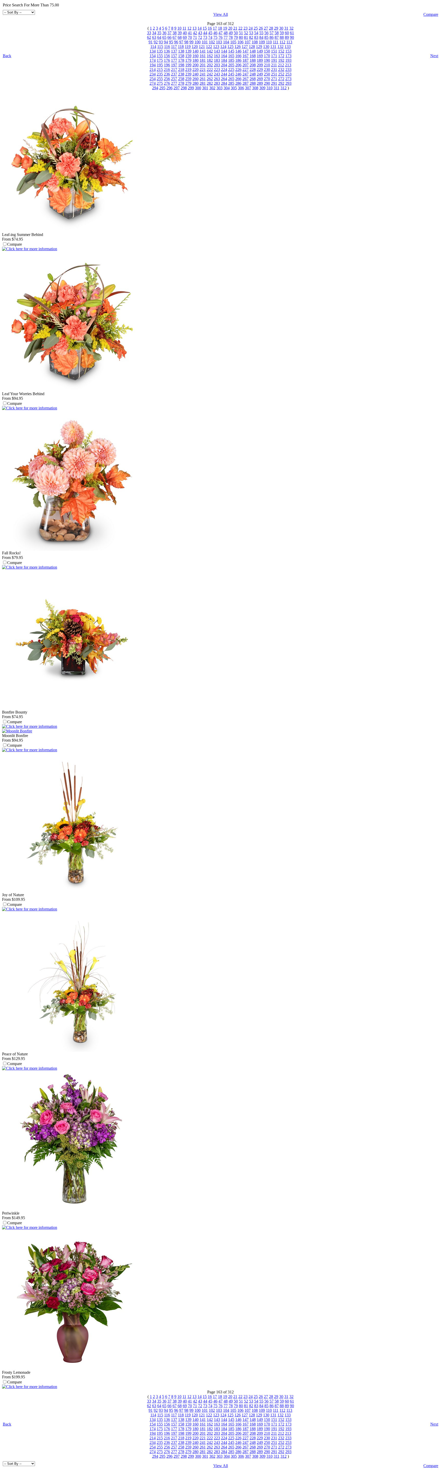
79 (236, 37)
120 (195, 46)
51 (241, 33)
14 (200, 28)
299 (191, 88)
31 (286, 28)
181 (203, 60)
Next (434, 56)
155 (160, 56)
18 (220, 28)
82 (251, 37)
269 (260, 79)
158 (181, 56)
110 (269, 42)
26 (261, 28)
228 (253, 69)
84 (261, 37)
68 (180, 37)
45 (210, 33)
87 (277, 37)
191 (274, 60)
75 (215, 37)
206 (238, 65)
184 (224, 60)
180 (195, 60)
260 (195, 79)
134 (153, 51)
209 (260, 65)
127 (245, 46)
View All (220, 14)
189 (260, 60)
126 (238, 46)
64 (159, 37)
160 (195, 56)
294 (155, 88)
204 (224, 65)
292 (281, 83)
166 (238, 56)
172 (281, 56)
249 (260, 74)
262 (210, 79)
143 (217, 51)
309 (262, 88)
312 (283, 88)
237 (174, 74)
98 (186, 42)
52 (246, 33)
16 (210, 28)
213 (288, 65)
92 (156, 42)
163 (217, 56)
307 (248, 88)
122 (209, 46)
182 (210, 60)
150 (267, 51)
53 (251, 33)
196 (167, 65)
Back (7, 56)
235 (160, 74)
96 (176, 42)
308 (255, 88)
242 (210, 74)
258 (181, 79)
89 (287, 37)
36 (164, 33)
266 (238, 79)
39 (180, 33)
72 (200, 37)
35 (159, 33)
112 (282, 42)
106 (240, 42)
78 (231, 37)
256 (167, 79)
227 (245, 69)
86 (272, 37)
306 (241, 88)
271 (274, 79)
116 (167, 46)
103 (219, 42)
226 (238, 69)
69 (185, 37)
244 (224, 74)
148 (253, 51)
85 (266, 37)
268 (253, 79)
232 (281, 69)
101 (205, 42)
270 (267, 79)
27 (266, 28)
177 (174, 60)
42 (195, 33)
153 (288, 51)
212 (281, 65)
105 (233, 42)
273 (288, 79)
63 (154, 37)
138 (181, 51)
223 (217, 69)
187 (245, 60)
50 (236, 33)
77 (226, 37)
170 (267, 56)
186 (238, 60)
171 (274, 56)
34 (154, 33)
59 (282, 33)
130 (266, 46)
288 (253, 83)
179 (188, 60)
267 (245, 79)
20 (230, 28)
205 (231, 65)
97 (181, 42)
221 (203, 69)
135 (160, 51)
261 (203, 79)
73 (205, 37)
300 (198, 88)
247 (245, 74)
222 (210, 69)
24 (251, 28)
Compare (430, 14)
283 (217, 83)
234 (153, 74)
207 (245, 65)
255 (160, 79)
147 (245, 51)
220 (195, 69)
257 (174, 79)
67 (175, 37)
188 (253, 60)
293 (288, 83)
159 (188, 56)
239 (188, 74)
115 (160, 46)
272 (281, 79)
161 (203, 56)
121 (202, 46)
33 (149, 33)
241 (203, 74)
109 (262, 42)
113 (289, 42)
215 (160, 69)
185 (231, 60)
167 (245, 56)
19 (225, 28)
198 (181, 65)
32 (291, 28)
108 (255, 42)
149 (260, 51)
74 (210, 37)
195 (160, 65)
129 (259, 46)
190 (267, 60)
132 (280, 46)
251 (274, 74)
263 (217, 79)
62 (149, 37)
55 (261, 33)
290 (267, 83)
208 (253, 65)
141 (203, 51)
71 (195, 37)
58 (277, 33)
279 (188, 83)
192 (281, 60)
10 (179, 28)
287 (245, 83)
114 (153, 46)
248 (253, 74)
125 (230, 46)
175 (160, 60)
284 (224, 83)
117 (174, 46)
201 (203, 65)
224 (224, 69)
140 (195, 51)
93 (161, 42)
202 (210, 65)
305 (234, 88)
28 (271, 28)
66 (169, 37)
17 (215, 28)
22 (240, 28)
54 (256, 33)
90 (292, 37)
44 (205, 33)
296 (169, 88)
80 (241, 37)
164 (224, 56)
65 (164, 37)
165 (231, 56)
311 (276, 88)
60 (287, 33)
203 (217, 65)
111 (275, 42)
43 (200, 33)
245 (231, 74)
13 (194, 28)
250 (267, 74)
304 (227, 88)
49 (231, 33)
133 (288, 46)
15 (205, 28)
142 (210, 51)
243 (217, 74)
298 (184, 88)
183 (217, 60)
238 (181, 74)
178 (181, 60)
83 (256, 37)
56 (266, 33)
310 (269, 88)
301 (205, 88)
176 (167, 60)
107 (247, 42)
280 (195, 83)
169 (260, 56)
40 (185, 33)
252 (281, 74)
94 (166, 42)
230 (267, 69)
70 (190, 37)
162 (210, 56)
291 (274, 83)
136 (167, 51)
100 (197, 42)
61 (292, 33)
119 (188, 46)
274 (153, 83)
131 (273, 46)
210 (267, 65)
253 (288, 74)
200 (195, 65)
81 (246, 37)
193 (288, 60)
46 (215, 33)
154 (153, 56)
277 (174, 83)
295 (162, 88)
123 (216, 46)
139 (188, 51)
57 (272, 33)
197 (174, 65)
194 (153, 65)
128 (252, 46)
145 (231, 51)
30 (281, 28)
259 (188, 79)
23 (245, 28)
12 (189, 28)
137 (174, 51)
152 (281, 51)
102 (212, 42)
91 (151, 42)
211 (274, 65)
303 (219, 88)
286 (238, 83)
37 (169, 33)
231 (274, 69)
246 (238, 74)
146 (238, 51)
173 (288, 56)
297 (177, 88)
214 (153, 69)
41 (190, 33)
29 (276, 28)
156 (167, 56)
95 (171, 42)
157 (174, 56)
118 (181, 46)
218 (181, 69)
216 (167, 69)
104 (226, 42)
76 (220, 37)
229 (260, 69)
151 (274, 51)
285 (231, 83)
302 (212, 88)
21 (235, 28)
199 (188, 65)
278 (181, 83)
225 (231, 69)
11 (184, 28)
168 (253, 56)
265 (231, 79)
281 (203, 83)
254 (153, 79)
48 (226, 33)
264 (224, 79)
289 (260, 83)
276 (167, 83)
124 (223, 46)
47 (220, 33)
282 (210, 83)
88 (282, 37)
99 (191, 42)
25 (256, 28)
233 (288, 69)
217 (174, 69)
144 (224, 51)
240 (195, 74)
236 (167, 74)
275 (160, 83)
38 (175, 33)
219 (188, 69)
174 (153, 60)
